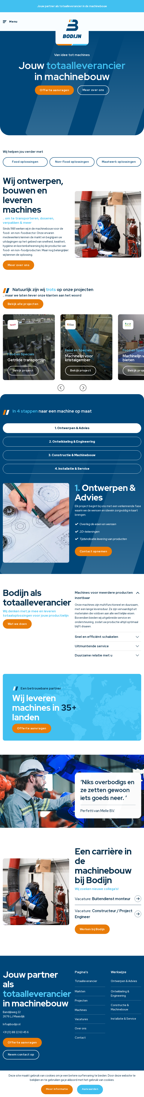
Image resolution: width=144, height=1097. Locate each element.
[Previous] (61, 388)
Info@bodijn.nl (11, 1024)
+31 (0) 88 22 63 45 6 (16, 1032)
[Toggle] (137, 593)
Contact (80, 1037)
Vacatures (81, 1019)
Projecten (81, 1000)
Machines (81, 1010)
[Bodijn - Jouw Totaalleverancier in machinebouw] (72, 28)
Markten (80, 991)
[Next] (83, 388)
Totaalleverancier (86, 981)
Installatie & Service (123, 1018)
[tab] (72, 428)
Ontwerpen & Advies (124, 981)
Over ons (80, 1028)
